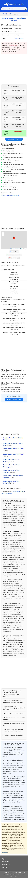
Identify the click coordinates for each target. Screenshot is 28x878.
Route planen (15, 251)
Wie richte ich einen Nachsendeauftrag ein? (14, 724)
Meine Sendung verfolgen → (14, 399)
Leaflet (12, 248)
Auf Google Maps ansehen (15, 254)
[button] (14, 238)
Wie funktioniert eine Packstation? (13, 735)
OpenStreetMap (19, 248)
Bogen (9, 13)
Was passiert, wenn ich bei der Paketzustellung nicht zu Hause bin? (13, 701)
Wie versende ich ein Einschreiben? (13, 713)
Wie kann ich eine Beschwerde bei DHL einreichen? (14, 718)
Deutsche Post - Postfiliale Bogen (13, 448)
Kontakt (4, 867)
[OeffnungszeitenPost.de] (14, 3)
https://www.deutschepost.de (10, 195)
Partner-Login (14, 876)
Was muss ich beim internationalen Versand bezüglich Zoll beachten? (13, 730)
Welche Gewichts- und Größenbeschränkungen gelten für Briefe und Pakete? (14, 708)
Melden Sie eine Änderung (14, 139)
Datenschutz (6, 864)
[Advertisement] (14, 69)
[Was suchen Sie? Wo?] (25, 8)
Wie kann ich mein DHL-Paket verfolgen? (11, 695)
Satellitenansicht (15, 257)
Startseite (4, 13)
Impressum (5, 852)
